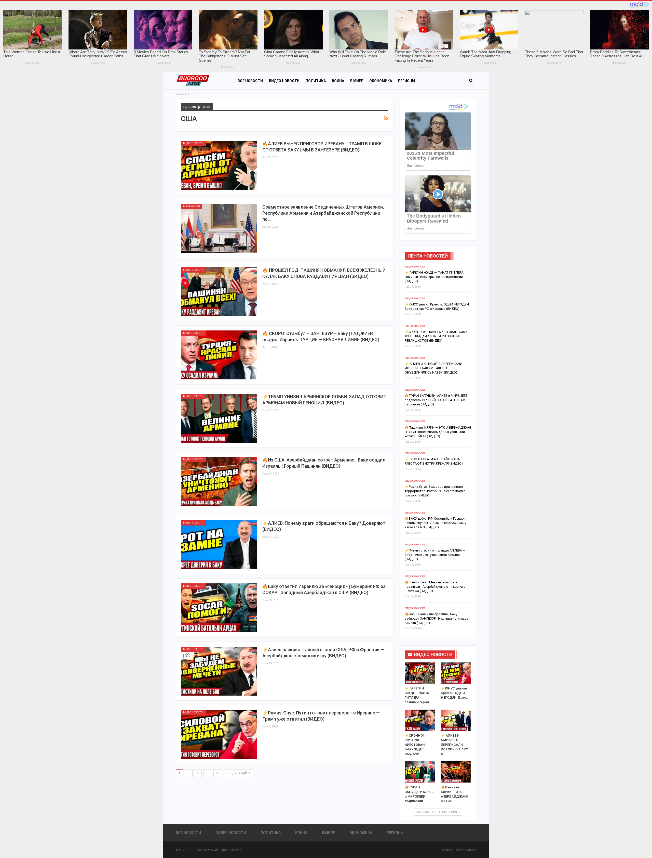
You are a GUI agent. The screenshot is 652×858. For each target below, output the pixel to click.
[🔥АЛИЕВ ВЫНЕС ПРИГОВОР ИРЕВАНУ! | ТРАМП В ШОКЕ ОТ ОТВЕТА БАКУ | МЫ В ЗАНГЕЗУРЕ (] (219, 165)
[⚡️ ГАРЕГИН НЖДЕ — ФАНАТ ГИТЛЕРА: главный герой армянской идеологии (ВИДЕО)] (420, 673)
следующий (237, 773)
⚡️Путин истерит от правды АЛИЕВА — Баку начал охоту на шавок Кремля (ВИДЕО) (435, 554)
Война (338, 81)
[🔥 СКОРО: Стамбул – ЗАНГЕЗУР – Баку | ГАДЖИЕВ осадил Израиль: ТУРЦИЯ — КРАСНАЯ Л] (219, 354)
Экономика (380, 81)
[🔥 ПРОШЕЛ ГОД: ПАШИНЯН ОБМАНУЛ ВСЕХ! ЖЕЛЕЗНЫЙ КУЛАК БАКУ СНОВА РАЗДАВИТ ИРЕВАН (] (219, 291)
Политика (316, 81)
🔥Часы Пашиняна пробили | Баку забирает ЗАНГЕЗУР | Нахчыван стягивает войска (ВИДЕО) (437, 618)
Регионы (406, 81)
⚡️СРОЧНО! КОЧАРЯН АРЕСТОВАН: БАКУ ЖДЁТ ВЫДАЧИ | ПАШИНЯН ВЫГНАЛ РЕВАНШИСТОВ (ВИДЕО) (436, 336)
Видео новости (284, 81)
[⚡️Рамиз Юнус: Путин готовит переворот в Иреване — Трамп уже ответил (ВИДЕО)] (219, 734)
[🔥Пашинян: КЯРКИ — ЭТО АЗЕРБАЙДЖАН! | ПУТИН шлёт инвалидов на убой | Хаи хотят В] (456, 772)
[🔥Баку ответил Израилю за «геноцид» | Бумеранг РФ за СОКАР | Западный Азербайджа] (219, 607)
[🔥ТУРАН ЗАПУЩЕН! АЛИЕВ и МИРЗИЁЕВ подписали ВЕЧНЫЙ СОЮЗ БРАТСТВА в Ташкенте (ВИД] (420, 772)
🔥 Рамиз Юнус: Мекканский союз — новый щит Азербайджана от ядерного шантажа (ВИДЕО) (435, 586)
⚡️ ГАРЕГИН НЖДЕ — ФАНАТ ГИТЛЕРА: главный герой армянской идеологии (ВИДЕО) (434, 277)
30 (217, 773)
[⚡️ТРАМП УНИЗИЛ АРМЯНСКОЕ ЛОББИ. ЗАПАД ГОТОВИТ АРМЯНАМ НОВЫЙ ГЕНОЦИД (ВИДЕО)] (219, 418)
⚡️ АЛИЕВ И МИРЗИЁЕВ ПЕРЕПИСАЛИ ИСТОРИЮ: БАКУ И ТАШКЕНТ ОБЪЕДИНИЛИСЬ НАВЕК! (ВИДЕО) (433, 368)
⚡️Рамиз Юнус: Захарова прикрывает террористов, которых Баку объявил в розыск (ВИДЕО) (435, 491)
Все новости (250, 81)
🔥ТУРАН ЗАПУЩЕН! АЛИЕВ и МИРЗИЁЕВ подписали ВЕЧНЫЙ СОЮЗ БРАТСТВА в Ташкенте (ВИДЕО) (436, 400)
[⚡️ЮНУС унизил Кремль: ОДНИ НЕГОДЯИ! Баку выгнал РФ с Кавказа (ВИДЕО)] (456, 673)
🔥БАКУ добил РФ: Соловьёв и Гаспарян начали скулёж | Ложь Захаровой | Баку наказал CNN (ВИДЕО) (436, 523)
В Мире (356, 81)
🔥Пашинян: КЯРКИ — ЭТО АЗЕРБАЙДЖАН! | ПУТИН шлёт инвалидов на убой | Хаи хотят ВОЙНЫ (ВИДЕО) (438, 432)
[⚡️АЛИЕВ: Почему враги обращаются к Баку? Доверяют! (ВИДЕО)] (219, 544)
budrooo (470, 850)
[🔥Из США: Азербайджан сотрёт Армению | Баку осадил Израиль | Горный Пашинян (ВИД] (219, 481)
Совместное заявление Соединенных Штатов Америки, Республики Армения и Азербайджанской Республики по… (323, 213)
